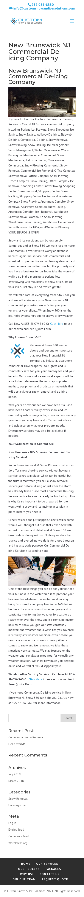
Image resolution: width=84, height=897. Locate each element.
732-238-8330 (43, 4)
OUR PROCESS (29, 869)
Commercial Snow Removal (26, 737)
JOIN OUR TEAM (23, 879)
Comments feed (18, 836)
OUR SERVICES (47, 864)
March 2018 (16, 781)
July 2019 (14, 774)
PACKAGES (53, 869)
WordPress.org (18, 843)
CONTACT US (49, 874)
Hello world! (16, 744)
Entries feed (16, 829)
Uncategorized (17, 805)
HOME (25, 864)
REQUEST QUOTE (55, 879)
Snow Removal (18, 799)
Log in (12, 823)
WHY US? (27, 874)
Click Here (56, 324)
